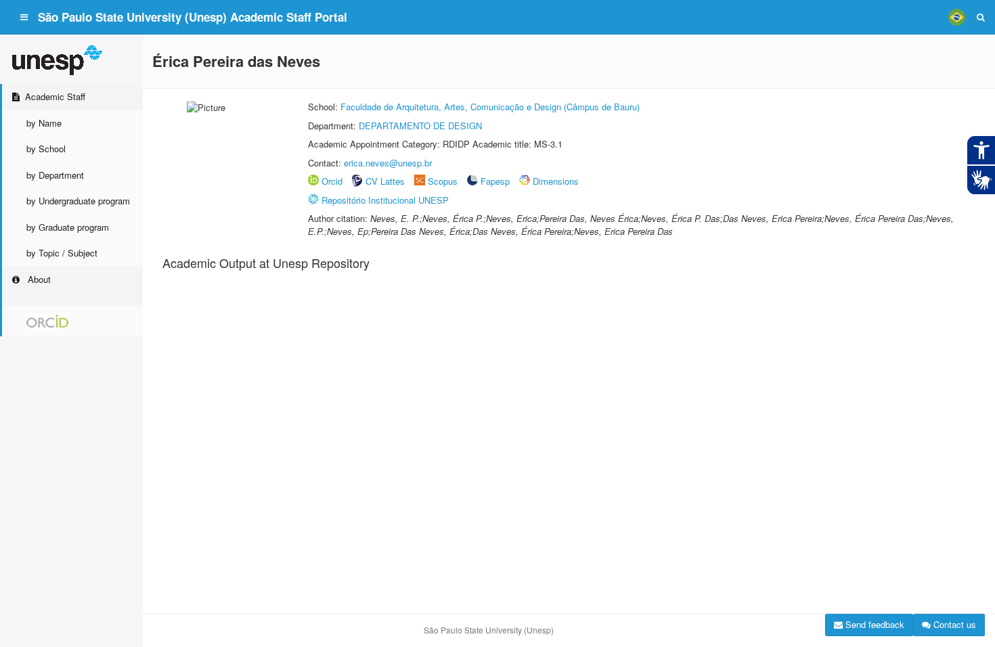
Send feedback (873, 624)
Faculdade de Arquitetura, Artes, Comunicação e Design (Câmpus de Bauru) (490, 106)
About (38, 279)
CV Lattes (385, 181)
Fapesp (495, 181)
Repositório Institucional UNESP (385, 200)
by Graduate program (67, 227)
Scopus (443, 181)
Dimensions (556, 181)
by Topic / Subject (61, 252)
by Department (55, 175)
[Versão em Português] (956, 17)
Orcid (332, 181)
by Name (44, 122)
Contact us (953, 624)
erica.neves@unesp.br (388, 162)
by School (46, 148)
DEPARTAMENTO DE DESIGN (420, 125)
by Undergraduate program (78, 200)
